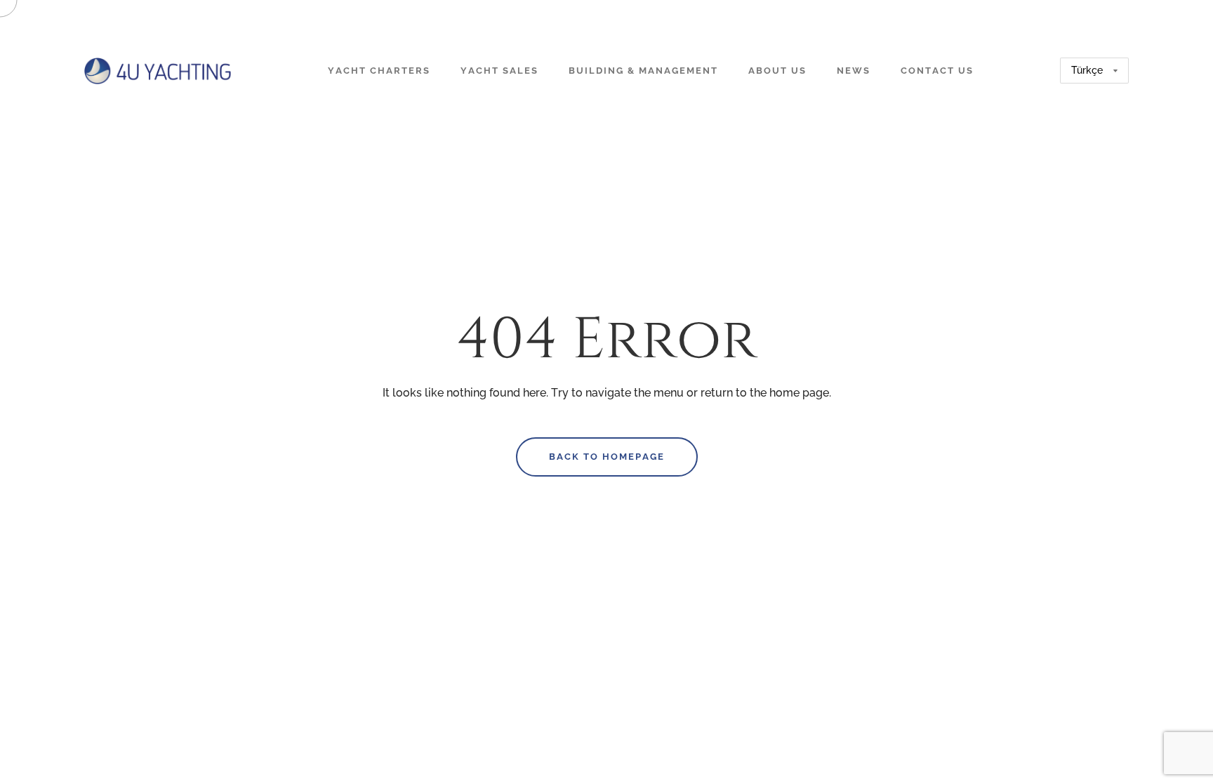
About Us (777, 70)
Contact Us (937, 70)
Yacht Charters (379, 70)
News (853, 70)
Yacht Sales (499, 70)
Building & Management (643, 70)
